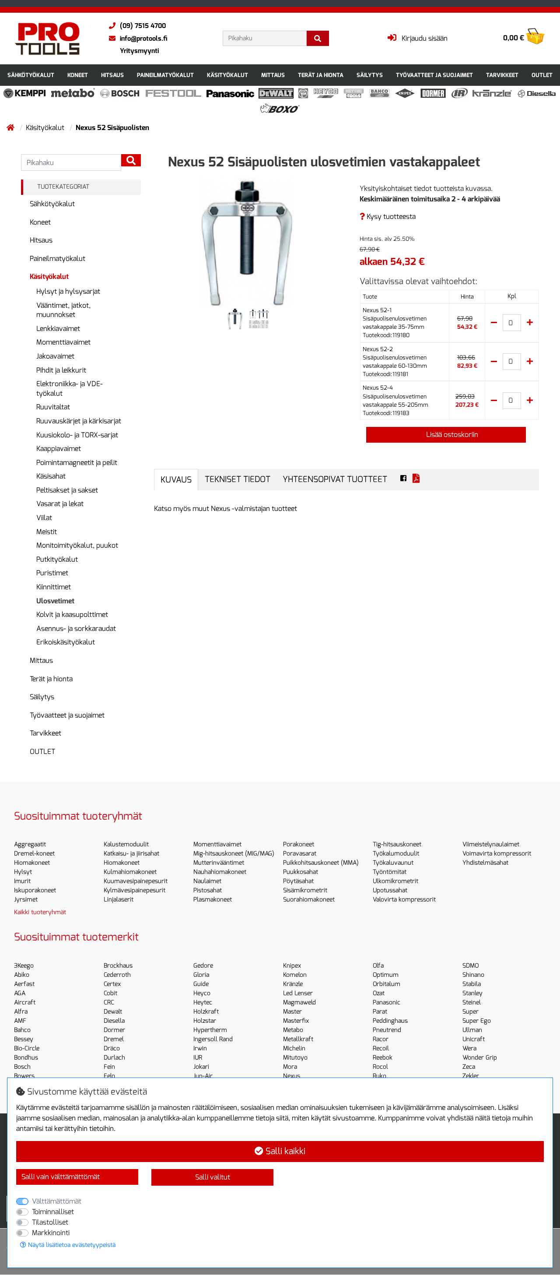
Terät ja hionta (320, 75)
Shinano (473, 975)
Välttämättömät (56, 1201)
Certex (112, 984)
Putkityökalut (57, 559)
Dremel (114, 1039)
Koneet (77, 75)
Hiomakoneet (32, 863)
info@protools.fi (143, 38)
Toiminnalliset (53, 1211)
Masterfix (296, 1021)
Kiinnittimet (53, 587)
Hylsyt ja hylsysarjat (68, 291)
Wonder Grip (479, 1057)
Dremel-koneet (34, 853)
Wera (469, 1048)
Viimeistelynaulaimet (490, 844)
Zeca (468, 1067)
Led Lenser (298, 993)
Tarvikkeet (502, 75)
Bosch (22, 1067)
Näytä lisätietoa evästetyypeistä (71, 1245)
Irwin (200, 1048)
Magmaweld (299, 1002)
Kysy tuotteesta (390, 216)
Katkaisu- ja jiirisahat (131, 853)
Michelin (294, 1048)
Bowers (24, 1076)
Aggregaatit (30, 844)
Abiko (21, 975)
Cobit (110, 993)
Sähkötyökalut (30, 75)
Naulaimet (207, 881)
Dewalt (113, 1011)
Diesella (114, 1021)
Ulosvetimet (55, 601)
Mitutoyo (295, 1057)
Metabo (293, 1030)
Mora (290, 1067)
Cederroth (117, 975)
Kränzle (293, 984)
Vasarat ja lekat (60, 503)
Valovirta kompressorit (404, 899)
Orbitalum (386, 984)
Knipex (292, 966)
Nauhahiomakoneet (219, 872)
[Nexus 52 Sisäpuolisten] (246, 241)
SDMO (470, 966)
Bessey (23, 1039)
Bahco (22, 1030)
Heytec (202, 1002)
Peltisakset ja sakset (67, 490)
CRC (109, 1002)
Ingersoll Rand (213, 1039)
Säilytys (370, 75)
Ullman (472, 1030)
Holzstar (204, 1021)
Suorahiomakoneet (309, 899)
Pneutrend (387, 1030)
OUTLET (542, 75)
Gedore (203, 966)
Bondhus (26, 1057)
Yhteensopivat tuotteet (335, 479)
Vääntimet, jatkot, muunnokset (63, 310)
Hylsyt (23, 872)
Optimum (386, 975)
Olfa (378, 966)
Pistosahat (207, 890)
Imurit (22, 881)
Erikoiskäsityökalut (65, 642)
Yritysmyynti (139, 50)
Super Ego (476, 1021)
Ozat (379, 993)
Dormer (114, 1030)
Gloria (201, 975)
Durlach (114, 1057)
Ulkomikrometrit (395, 881)
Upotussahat (390, 890)
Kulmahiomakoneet (130, 872)
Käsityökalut (227, 75)
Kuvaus (176, 479)
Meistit (46, 531)
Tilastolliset (50, 1222)
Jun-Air (203, 1076)
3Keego (24, 966)
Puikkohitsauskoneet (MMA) (321, 863)
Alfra (21, 1011)
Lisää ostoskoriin (451, 434)
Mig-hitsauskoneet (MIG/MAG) (233, 853)
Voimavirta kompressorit (496, 853)
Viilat (44, 517)
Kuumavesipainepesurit (136, 881)
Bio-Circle (26, 1048)
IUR (197, 1057)
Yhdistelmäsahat (485, 863)
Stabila (471, 984)
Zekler (470, 1076)
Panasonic (386, 1002)
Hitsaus (112, 75)
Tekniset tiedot (237, 479)
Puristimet (52, 573)
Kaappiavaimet (58, 448)
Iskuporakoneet (35, 890)
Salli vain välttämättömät (60, 1176)
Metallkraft (298, 1039)
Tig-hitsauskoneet (397, 844)
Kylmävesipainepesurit (134, 890)
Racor (380, 1039)
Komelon (295, 975)
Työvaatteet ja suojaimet (434, 75)
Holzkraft (206, 1011)
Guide (201, 984)
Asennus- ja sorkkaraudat (76, 628)
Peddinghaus (390, 1021)
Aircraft (24, 1002)
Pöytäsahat (298, 881)
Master (292, 1011)
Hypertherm (210, 1030)
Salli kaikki (284, 1151)
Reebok (382, 1057)
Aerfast (24, 984)
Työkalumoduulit (396, 853)
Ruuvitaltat (53, 407)
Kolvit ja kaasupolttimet (72, 614)
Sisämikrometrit (305, 890)
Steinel (471, 1002)
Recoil (381, 1048)
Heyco (201, 993)
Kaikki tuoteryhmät (40, 912)
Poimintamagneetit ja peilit (76, 462)
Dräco (112, 1048)
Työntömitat (389, 872)
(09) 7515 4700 (143, 25)
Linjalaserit (118, 899)
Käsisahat (51, 476)
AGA (19, 993)
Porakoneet (298, 844)
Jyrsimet (26, 899)
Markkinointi (51, 1232)
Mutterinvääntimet (218, 863)
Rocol (380, 1067)
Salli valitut (212, 1177)
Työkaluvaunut (393, 863)
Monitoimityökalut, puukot (77, 545)
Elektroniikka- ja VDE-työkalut (69, 388)
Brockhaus (118, 966)
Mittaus (273, 75)
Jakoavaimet (55, 356)
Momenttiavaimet (63, 342)
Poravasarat (299, 853)
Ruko (379, 1076)
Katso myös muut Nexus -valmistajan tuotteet (225, 508)
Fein (109, 1067)
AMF (20, 1021)
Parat (380, 1011)
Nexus (291, 1076)
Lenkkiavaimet (58, 328)
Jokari (201, 1067)
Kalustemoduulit (126, 844)
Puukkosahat (300, 872)
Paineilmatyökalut (165, 75)
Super (470, 1011)
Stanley (472, 993)
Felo (109, 1076)
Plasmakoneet (212, 899)
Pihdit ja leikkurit (61, 370)
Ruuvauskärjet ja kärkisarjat (78, 421)
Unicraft (473, 1039)
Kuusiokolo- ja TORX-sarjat (77, 435)
